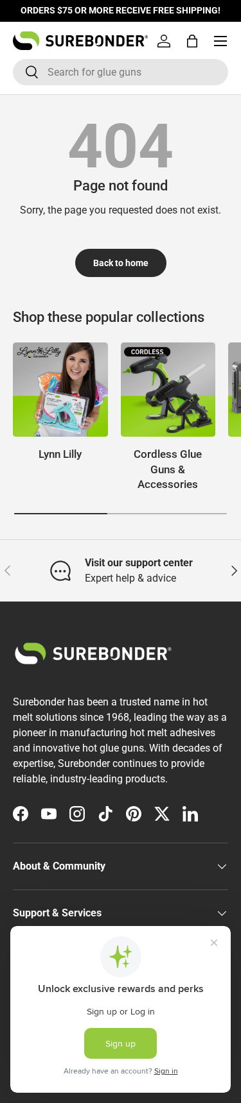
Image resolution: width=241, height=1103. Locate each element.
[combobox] (120, 72)
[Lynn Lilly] (60, 389)
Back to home (120, 263)
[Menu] (220, 41)
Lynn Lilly (60, 454)
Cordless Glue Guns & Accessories (168, 469)
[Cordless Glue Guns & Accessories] (168, 389)
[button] (192, 41)
